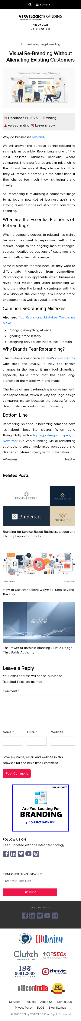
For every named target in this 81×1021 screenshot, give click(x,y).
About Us (46, 1002)
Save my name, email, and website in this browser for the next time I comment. (33, 760)
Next (70, 459)
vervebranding (18, 125)
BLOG (40, 1008)
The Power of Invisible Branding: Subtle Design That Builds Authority (37, 650)
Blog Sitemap (57, 1008)
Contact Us (64, 1002)
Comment (11, 691)
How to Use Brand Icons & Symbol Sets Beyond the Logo (38, 592)
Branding (53, 44)
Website (57, 732)
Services (14, 1002)
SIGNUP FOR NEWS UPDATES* (22, 874)
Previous (10, 459)
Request (30, 1002)
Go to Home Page (40, 28)
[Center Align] (31, 4)
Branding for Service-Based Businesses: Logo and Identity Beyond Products (39, 534)
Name (8, 732)
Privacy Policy (24, 1008)
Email (32, 732)
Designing (38, 44)
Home (25, 44)
